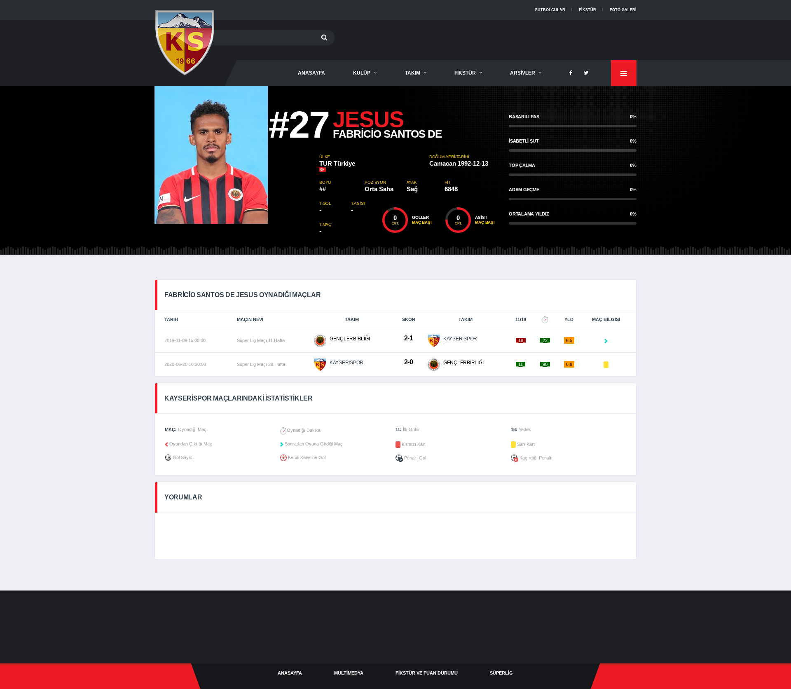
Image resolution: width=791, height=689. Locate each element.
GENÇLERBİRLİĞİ (350, 339)
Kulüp (361, 73)
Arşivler (522, 73)
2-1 (408, 338)
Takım (412, 73)
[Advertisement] (487, 38)
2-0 (408, 362)
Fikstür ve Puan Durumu (427, 672)
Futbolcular (550, 10)
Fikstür (587, 10)
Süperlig (501, 672)
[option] (236, 155)
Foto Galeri (623, 10)
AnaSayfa (311, 73)
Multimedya (348, 672)
